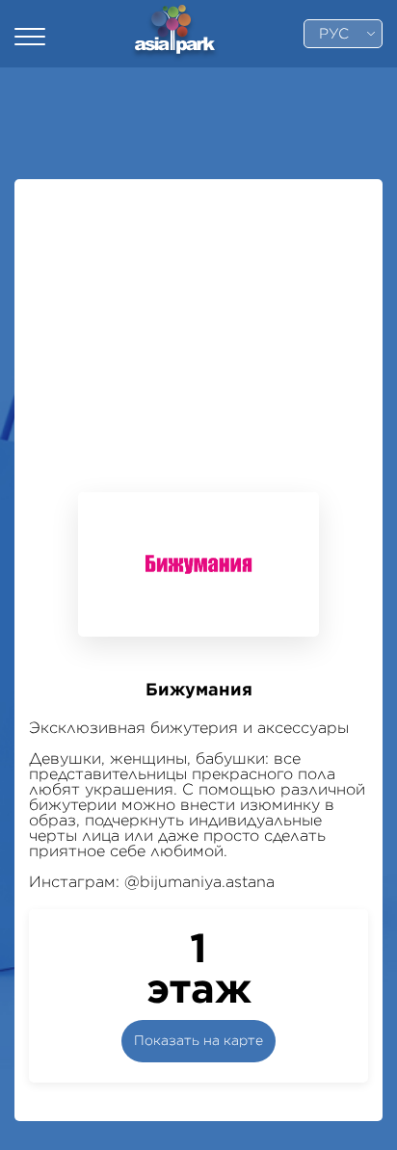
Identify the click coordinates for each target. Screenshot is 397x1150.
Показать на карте (198, 1041)
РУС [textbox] (334, 34)
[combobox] (343, 33)
